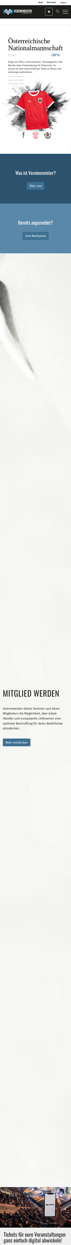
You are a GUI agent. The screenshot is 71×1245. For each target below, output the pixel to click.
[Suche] (56, 12)
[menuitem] (56, 12)
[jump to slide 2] (35, 135)
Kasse (40, 2)
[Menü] (63, 12)
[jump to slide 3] (48, 135)
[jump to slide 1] (23, 135)
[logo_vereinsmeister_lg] (19, 12)
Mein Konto (51, 2)
